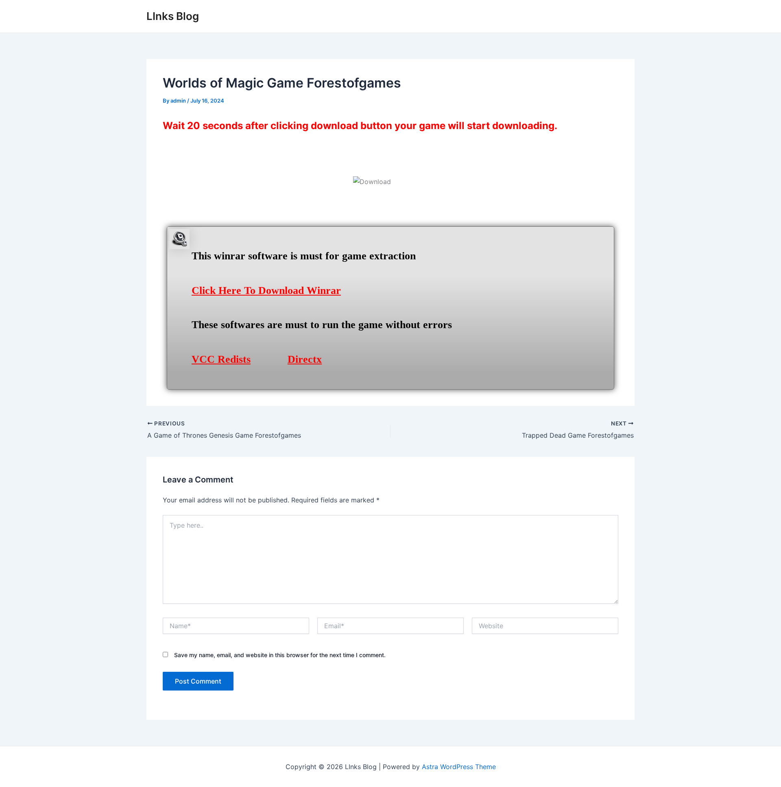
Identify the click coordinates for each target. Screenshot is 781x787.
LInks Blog (172, 16)
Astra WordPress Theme (459, 767)
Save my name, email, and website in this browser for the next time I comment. (280, 654)
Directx (305, 359)
